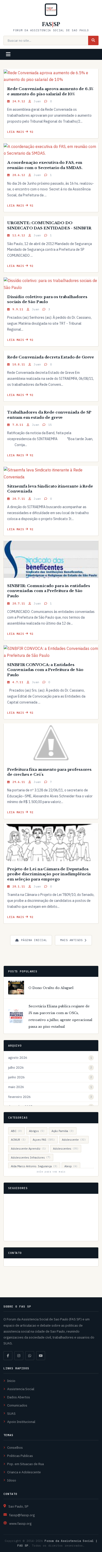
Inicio (11, 1380)
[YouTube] (40, 1355)
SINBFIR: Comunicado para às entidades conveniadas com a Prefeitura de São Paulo (48, 590)
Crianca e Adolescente (24, 1472)
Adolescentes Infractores (31, 1157)
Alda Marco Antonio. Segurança (34, 1166)
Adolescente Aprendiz (28, 1148)
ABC (16, 1131)
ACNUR (18, 1139)
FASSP (51, 24)
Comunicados (17, 1405)
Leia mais (15, 132)
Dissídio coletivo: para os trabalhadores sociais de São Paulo (47, 299)
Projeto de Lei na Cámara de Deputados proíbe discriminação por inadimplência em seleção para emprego (49, 874)
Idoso (11, 1480)
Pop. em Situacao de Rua (25, 1464)
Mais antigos (71, 940)
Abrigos (37, 1131)
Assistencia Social (20, 1389)
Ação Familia (62, 1131)
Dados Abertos (18, 1397)
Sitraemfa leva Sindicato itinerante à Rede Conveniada (50, 489)
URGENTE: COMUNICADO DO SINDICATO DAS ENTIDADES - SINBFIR (49, 225)
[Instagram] (18, 1355)
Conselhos (15, 1447)
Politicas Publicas (20, 1455)
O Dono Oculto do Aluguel (51, 988)
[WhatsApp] (29, 1355)
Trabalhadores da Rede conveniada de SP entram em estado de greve (49, 415)
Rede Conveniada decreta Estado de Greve (50, 357)
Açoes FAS (44, 1139)
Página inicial (34, 940)
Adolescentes (65, 1148)
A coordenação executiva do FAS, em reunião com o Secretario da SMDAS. (44, 165)
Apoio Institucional (21, 1421)
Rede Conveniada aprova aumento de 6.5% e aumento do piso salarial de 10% (50, 91)
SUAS (11, 1413)
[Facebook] (7, 1355)
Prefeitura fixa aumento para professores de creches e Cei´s (49, 772)
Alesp (70, 1166)
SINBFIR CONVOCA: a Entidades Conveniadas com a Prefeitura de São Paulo (45, 669)
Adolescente (74, 1139)
